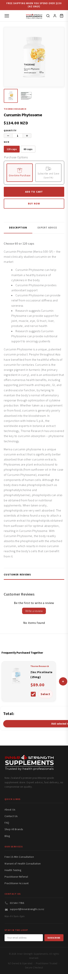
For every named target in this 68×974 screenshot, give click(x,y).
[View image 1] (11, 96)
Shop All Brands (14, 829)
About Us (10, 809)
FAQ (7, 822)
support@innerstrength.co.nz (27, 909)
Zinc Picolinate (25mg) (41, 674)
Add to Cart (34, 191)
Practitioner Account (17, 883)
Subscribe (53, 937)
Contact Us (11, 816)
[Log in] (54, 15)
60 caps (28, 149)
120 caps (12, 149)
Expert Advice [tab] (47, 227)
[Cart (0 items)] (61, 15)
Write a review (34, 611)
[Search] (48, 15)
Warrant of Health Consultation (23, 863)
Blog (7, 836)
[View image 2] (26, 96)
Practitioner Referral (16, 876)
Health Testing (13, 870)
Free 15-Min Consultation (19, 856)
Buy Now (34, 203)
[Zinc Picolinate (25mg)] (16, 686)
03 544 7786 (17, 903)
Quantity (10, 130)
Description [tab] (18, 227)
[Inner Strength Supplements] (34, 16)
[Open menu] (7, 16)
